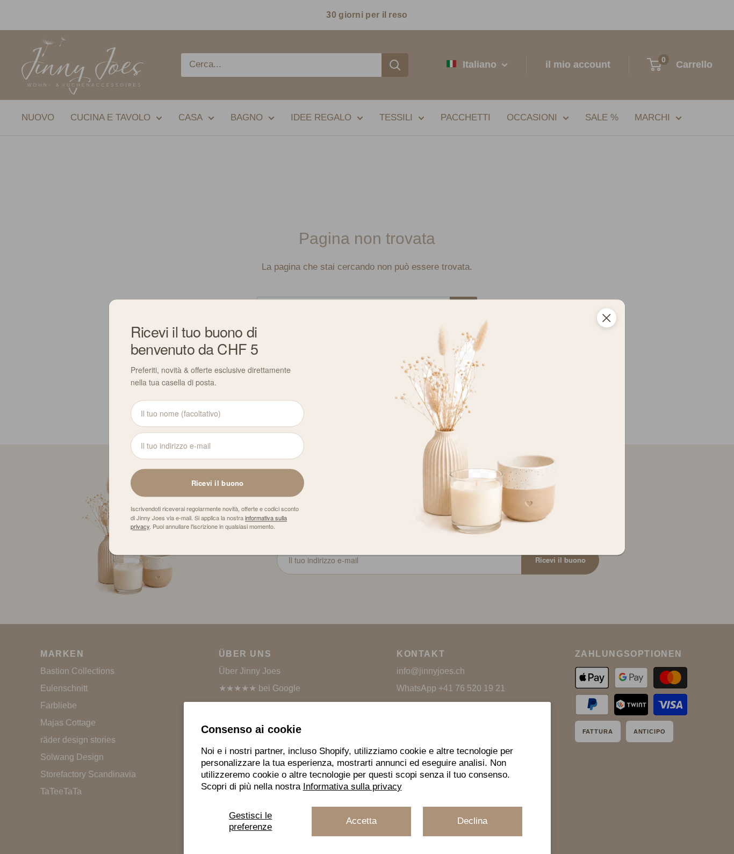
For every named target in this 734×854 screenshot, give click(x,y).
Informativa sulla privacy (352, 786)
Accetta (361, 821)
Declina (472, 821)
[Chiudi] (606, 317)
